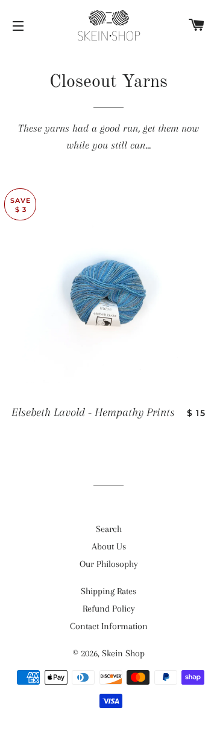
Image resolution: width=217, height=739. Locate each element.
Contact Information (109, 626)
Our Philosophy (109, 563)
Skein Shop (123, 653)
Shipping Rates (108, 591)
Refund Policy (109, 608)
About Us (109, 546)
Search (109, 528)
